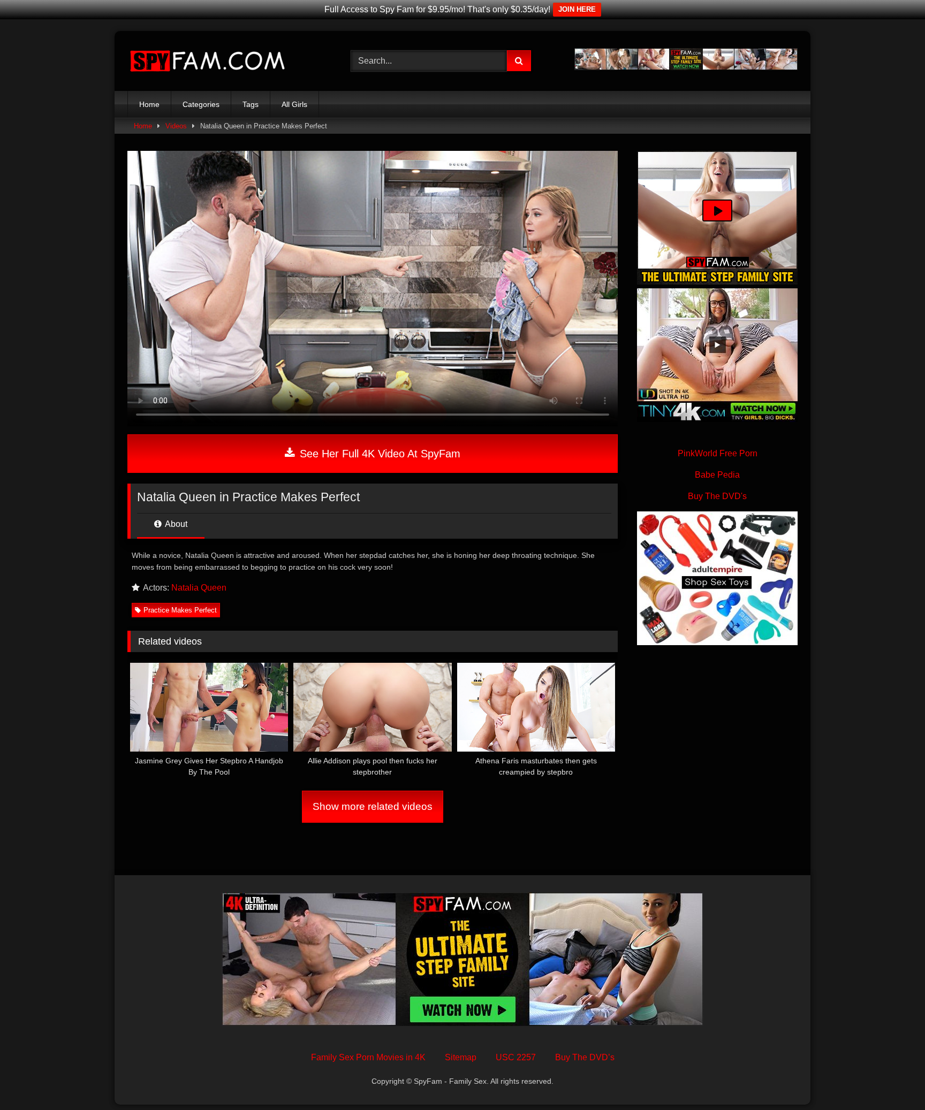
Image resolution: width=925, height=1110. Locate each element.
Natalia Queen (198, 587)
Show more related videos (373, 806)
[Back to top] (892, 1078)
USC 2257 (516, 1057)
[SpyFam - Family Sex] (207, 61)
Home (149, 104)
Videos (176, 126)
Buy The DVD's (717, 496)
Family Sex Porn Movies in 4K (368, 1057)
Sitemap (460, 1057)
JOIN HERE (577, 9)
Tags (250, 104)
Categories (201, 104)
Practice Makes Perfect (180, 610)
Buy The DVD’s (585, 1057)
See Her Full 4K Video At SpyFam (378, 454)
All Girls (294, 104)
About (175, 524)
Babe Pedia (717, 474)
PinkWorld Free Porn (717, 453)
